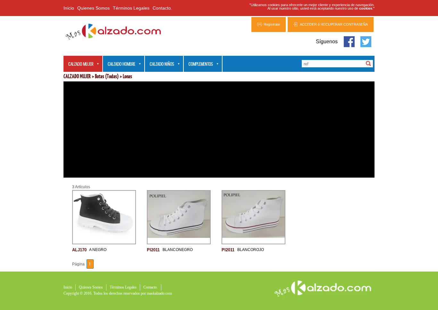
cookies (365, 8)
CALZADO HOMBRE (119, 64)
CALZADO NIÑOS (159, 64)
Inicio (68, 8)
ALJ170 (79, 249)
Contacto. (162, 8)
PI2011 (153, 249)
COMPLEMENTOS (198, 64)
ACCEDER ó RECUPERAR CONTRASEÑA (334, 24)
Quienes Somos (93, 8)
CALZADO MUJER (78, 64)
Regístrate (272, 24)
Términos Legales (131, 8)
